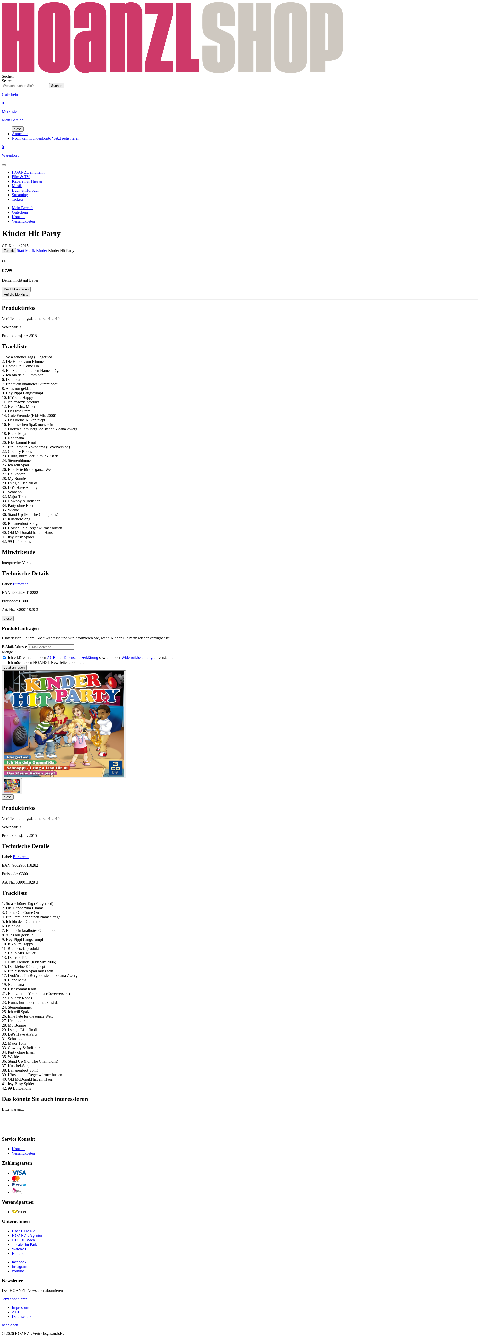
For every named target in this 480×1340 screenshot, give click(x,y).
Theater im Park (24, 1244)
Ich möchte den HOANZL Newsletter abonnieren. (48, 662)
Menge (7, 652)
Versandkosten (23, 221)
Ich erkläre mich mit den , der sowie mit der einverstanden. (92, 657)
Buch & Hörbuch (26, 190)
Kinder (41, 250)
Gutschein (20, 212)
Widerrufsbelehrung (137, 657)
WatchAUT (21, 1249)
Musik (17, 186)
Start (20, 250)
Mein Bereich (23, 208)
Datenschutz (22, 1316)
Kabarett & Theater (27, 181)
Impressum (20, 1307)
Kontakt (18, 217)
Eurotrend (21, 584)
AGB (51, 657)
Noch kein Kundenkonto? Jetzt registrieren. (46, 138)
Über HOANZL (25, 1231)
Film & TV (21, 177)
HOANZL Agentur (27, 1235)
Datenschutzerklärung (81, 657)
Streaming (20, 195)
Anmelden (20, 134)
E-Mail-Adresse (14, 647)
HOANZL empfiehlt (28, 172)
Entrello (18, 1253)
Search (7, 81)
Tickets (17, 199)
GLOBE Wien (23, 1240)
